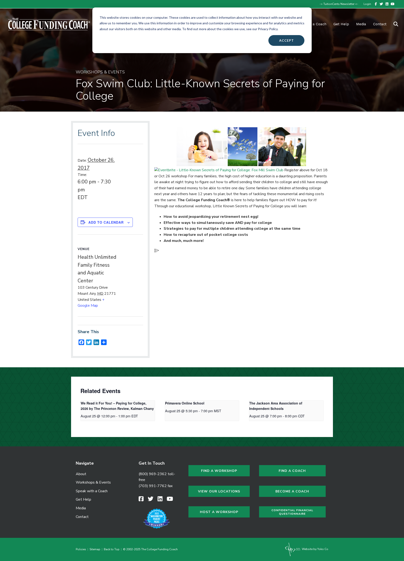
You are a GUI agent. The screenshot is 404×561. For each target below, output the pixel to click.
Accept (286, 40)
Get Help (341, 24)
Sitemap (95, 549)
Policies (81, 549)
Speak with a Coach (92, 491)
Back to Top (111, 549)
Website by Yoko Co (314, 549)
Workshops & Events (93, 482)
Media (81, 508)
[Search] (393, 24)
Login (367, 4)
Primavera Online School (184, 403)
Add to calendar (106, 222)
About (81, 474)
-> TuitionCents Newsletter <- (339, 4)
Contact (379, 24)
